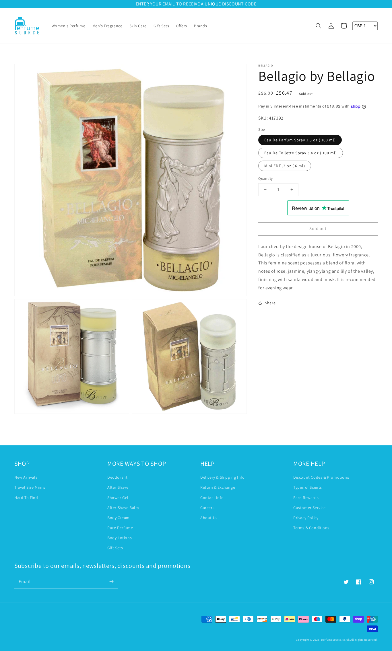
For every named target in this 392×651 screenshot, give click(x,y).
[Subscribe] (111, 581)
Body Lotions (119, 537)
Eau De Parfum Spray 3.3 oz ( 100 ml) (300, 140)
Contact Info (212, 497)
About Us (209, 517)
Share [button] (270, 302)
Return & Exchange (217, 487)
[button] (318, 26)
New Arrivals (25, 477)
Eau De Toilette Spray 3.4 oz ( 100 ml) (300, 152)
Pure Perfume (120, 527)
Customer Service (309, 507)
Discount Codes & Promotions (321, 477)
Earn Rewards (306, 497)
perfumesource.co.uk (335, 640)
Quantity (265, 178)
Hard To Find (26, 497)
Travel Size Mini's (29, 487)
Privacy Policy (305, 517)
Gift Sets (115, 547)
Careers (207, 507)
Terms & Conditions (311, 527)
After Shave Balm (123, 507)
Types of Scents (307, 487)
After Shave (118, 487)
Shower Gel (118, 497)
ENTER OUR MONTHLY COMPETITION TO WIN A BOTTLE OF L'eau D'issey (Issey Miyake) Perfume (196, 4)
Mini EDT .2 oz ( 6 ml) (284, 165)
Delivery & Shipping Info (222, 477)
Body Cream (118, 517)
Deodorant (117, 477)
